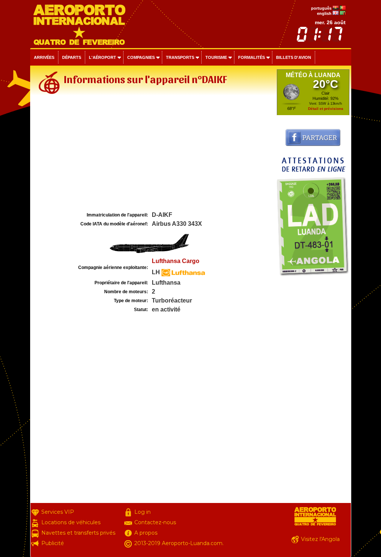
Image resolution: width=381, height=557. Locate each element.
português (321, 8)
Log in (142, 512)
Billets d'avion (293, 57)
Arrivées (44, 57)
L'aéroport (102, 57)
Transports (180, 57)
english (324, 13)
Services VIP (57, 512)
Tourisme (216, 57)
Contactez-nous (155, 522)
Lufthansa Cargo (175, 261)
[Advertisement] (152, 154)
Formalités (251, 57)
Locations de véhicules (70, 522)
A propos (145, 532)
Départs (71, 57)
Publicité (52, 543)
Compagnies (141, 57)
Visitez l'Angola (320, 539)
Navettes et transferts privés (78, 532)
